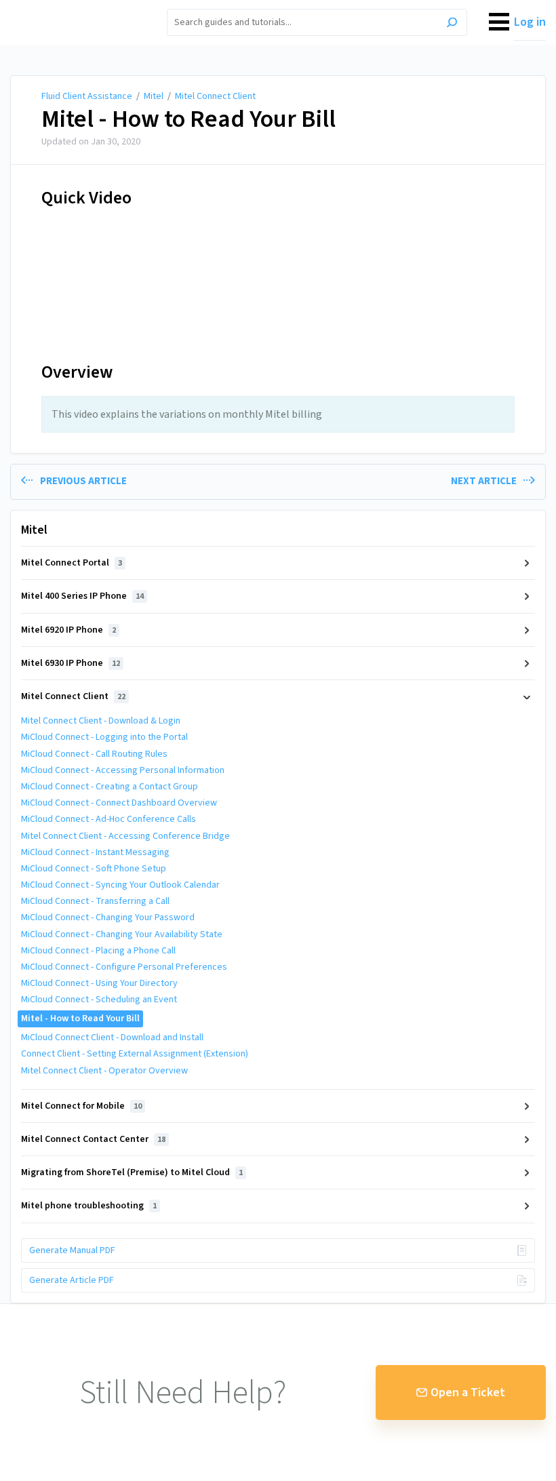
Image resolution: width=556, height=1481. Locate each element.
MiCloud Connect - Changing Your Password (108, 917)
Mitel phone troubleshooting (89, 1205)
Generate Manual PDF (72, 1250)
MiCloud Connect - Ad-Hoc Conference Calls (108, 819)
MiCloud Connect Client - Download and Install (112, 1037)
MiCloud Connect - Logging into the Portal (104, 737)
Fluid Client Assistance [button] (72, 8)
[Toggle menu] (499, 22)
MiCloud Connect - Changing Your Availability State (121, 934)
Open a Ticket (468, 1392)
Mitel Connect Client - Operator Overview (104, 1071)
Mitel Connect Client (215, 96)
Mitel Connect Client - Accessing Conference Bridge (125, 836)
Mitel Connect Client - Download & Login (100, 721)
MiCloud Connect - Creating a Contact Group (109, 786)
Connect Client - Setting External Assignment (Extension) (134, 1054)
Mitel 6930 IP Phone (70, 663)
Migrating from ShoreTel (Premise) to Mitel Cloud (132, 1172)
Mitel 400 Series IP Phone (82, 596)
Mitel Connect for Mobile (81, 1106)
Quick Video (86, 197)
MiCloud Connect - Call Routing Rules (94, 754)
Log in (530, 22)
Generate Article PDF (71, 1280)
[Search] (452, 24)
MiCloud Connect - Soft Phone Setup (93, 868)
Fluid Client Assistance (86, 96)
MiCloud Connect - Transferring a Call (95, 901)
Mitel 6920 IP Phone (68, 630)
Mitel (153, 96)
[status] (278, 414)
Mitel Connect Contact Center (93, 1139)
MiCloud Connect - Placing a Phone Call (98, 950)
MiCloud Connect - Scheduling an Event (99, 999)
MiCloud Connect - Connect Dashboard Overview (119, 803)
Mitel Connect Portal (71, 563)
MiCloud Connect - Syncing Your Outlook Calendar (120, 885)
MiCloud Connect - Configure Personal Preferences (124, 967)
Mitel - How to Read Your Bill (188, 119)
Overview (77, 371)
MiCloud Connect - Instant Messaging (95, 852)
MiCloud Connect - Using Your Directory (99, 983)
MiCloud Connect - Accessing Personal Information (122, 770)
